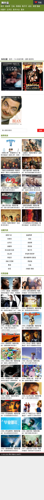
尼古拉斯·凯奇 (11, 250)
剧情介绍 (11, 235)
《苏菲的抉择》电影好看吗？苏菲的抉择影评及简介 (10, 63)
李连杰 (11, 257)
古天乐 (9, 10)
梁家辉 (7, 6)
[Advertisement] (22, 34)
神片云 (5, 2)
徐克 (11, 269)
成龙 (30, 6)
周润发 (31, 246)
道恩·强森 (36, 6)
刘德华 (3, 10)
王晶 (13, 6)
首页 (2, 6)
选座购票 (31, 235)
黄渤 (11, 265)
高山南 (11, 254)
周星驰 (18, 6)
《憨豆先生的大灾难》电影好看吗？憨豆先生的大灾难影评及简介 (10, 97)
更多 (22, 10)
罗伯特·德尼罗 (31, 254)
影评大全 (16, 10)
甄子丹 (24, 6)
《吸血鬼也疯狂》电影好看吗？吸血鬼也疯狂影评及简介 (32, 63)
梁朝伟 (11, 246)
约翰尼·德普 (31, 269)
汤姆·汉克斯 (11, 261)
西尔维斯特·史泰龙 (31, 257)
